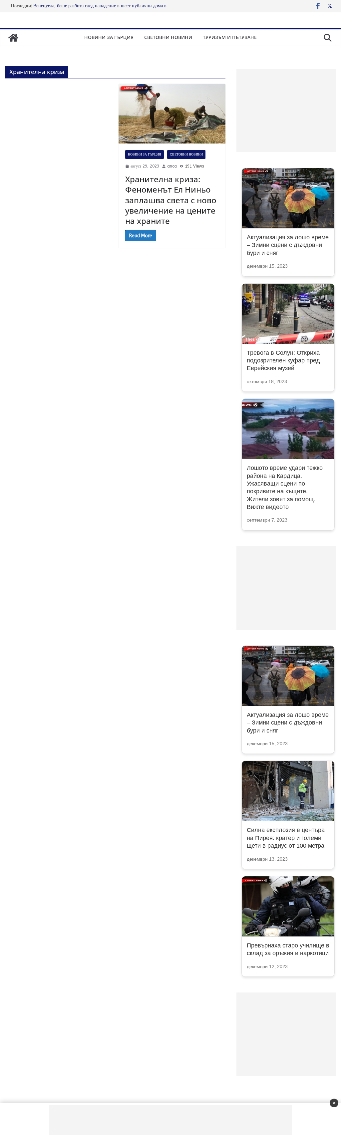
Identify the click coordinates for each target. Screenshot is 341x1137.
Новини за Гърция (109, 37)
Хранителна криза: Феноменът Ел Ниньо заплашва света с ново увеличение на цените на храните (170, 200)
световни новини (168, 37)
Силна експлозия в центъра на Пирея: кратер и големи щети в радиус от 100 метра (286, 838)
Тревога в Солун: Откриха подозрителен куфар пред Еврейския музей (283, 360)
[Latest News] (13, 38)
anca (172, 166)
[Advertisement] (286, 110)
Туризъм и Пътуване (230, 37)
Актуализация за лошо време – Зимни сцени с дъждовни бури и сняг (288, 245)
